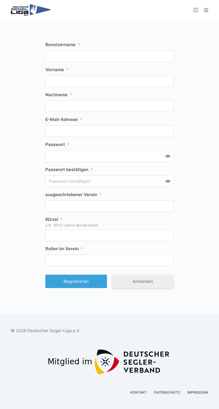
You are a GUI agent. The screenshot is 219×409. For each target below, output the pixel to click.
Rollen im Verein (64, 248)
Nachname (58, 94)
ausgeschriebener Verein (73, 194)
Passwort (57, 144)
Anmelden (143, 281)
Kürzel (54, 219)
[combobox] (109, 260)
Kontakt (138, 392)
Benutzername (62, 44)
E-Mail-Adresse (63, 119)
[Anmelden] (206, 10)
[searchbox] (50, 260)
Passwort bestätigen (69, 169)
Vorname (56, 69)
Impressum (197, 392)
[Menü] (195, 10)
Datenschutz (167, 392)
